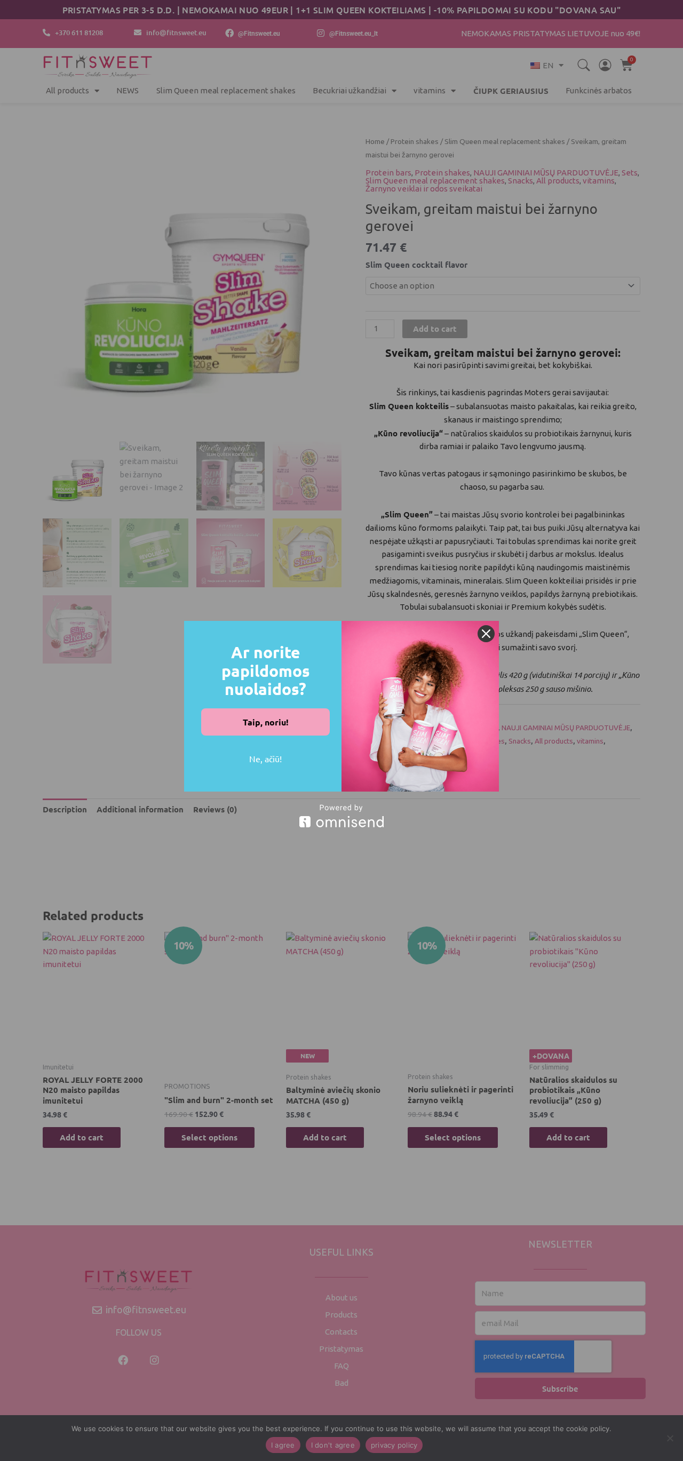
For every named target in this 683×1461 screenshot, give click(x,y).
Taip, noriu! (266, 722)
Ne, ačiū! (265, 758)
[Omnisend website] (341, 816)
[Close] (486, 633)
